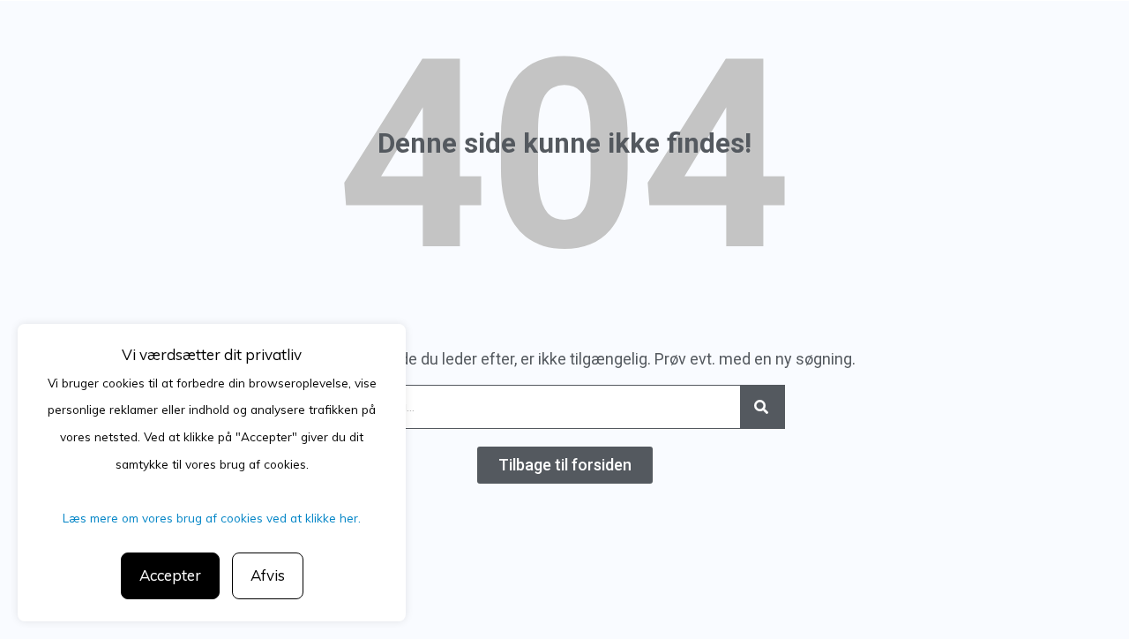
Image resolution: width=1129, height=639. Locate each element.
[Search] (762, 407)
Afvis (267, 575)
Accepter (170, 575)
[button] (565, 465)
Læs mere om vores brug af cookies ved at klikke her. (212, 517)
